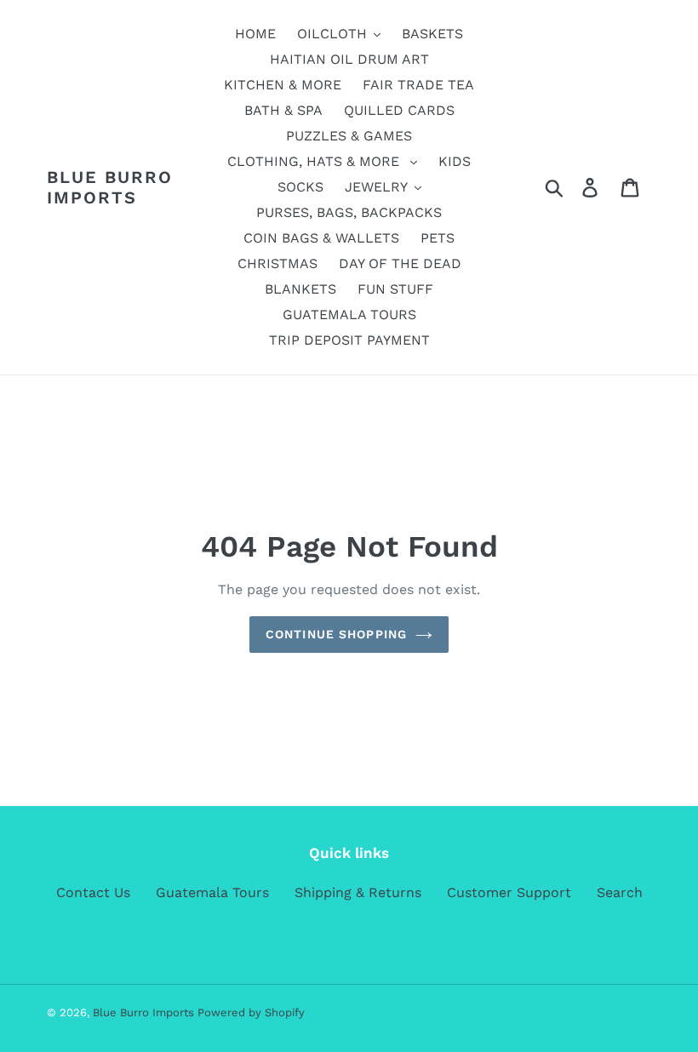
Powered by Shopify (251, 1012)
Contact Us (93, 892)
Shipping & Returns (358, 892)
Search (620, 892)
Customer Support (509, 892)
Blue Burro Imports (110, 187)
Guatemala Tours (212, 892)
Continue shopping (336, 634)
